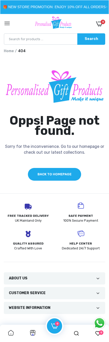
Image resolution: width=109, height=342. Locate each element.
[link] (11, 333)
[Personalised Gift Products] (53, 24)
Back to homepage (54, 174)
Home (9, 51)
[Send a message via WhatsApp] (99, 323)
